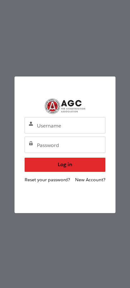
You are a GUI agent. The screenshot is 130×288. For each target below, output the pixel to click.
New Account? (90, 180)
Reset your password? (47, 180)
